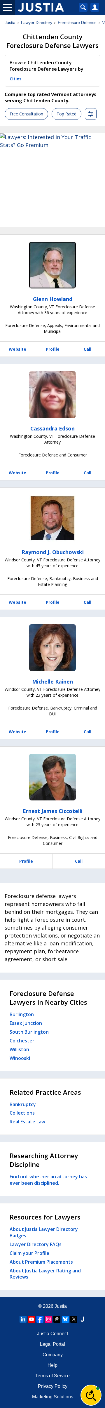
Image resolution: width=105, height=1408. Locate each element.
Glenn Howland (52, 298)
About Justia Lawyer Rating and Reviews (45, 1273)
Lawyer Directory (36, 22)
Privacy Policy (52, 1386)
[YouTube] (31, 1319)
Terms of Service (52, 1375)
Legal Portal (52, 1344)
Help (52, 1365)
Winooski (20, 1058)
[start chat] (91, 1395)
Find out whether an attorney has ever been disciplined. (48, 1179)
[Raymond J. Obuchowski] (52, 518)
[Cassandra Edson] (52, 394)
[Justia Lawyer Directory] (82, 1319)
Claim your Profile (29, 1253)
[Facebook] (39, 1319)
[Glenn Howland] (52, 265)
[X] (73, 1319)
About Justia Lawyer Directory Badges (44, 1232)
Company (53, 1354)
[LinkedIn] (23, 1319)
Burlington (22, 1014)
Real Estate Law (27, 1121)
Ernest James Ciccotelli (53, 810)
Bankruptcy (23, 1104)
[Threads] (56, 1319)
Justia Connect (52, 1333)
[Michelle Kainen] (52, 647)
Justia (10, 22)
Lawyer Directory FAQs (36, 1244)
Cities (16, 79)
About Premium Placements (41, 1262)
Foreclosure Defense (77, 22)
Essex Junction (26, 1023)
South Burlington (29, 1032)
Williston (19, 1049)
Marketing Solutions (52, 1396)
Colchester (22, 1040)
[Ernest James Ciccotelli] (52, 777)
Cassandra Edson (52, 428)
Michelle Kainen (52, 681)
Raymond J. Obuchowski (53, 552)
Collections (22, 1113)
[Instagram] (48, 1319)
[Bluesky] (65, 1319)
